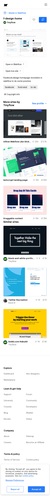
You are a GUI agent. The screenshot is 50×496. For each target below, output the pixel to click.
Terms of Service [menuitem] (12, 460)
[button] (34, 19)
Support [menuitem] (7, 394)
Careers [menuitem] (7, 442)
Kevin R (11, 303)
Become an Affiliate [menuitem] (35, 442)
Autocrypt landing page (15, 180)
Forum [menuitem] (29, 394)
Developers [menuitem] (31, 407)
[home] (5, 5)
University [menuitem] (8, 400)
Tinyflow (12, 261)
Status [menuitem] (29, 419)
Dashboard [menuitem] (9, 374)
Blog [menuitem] (6, 413)
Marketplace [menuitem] (9, 380)
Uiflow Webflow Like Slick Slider (17, 142)
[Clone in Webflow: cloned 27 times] (43, 19)
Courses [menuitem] (8, 407)
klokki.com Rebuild (18, 342)
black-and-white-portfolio (21, 258)
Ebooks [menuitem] (7, 419)
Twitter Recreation (18, 300)
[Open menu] (46, 4)
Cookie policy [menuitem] (32, 460)
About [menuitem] (6, 436)
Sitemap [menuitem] (30, 436)
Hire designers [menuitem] (33, 374)
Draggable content (13, 218)
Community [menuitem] (31, 400)
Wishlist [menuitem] (29, 413)
